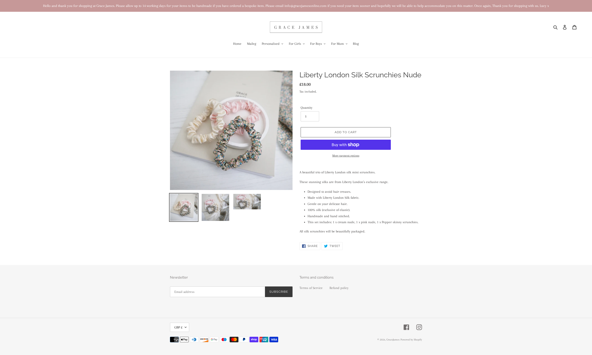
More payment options (345, 155)
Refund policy (339, 288)
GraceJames (393, 339)
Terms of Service (311, 288)
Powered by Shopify (411, 339)
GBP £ (178, 327)
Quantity (306, 107)
